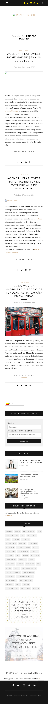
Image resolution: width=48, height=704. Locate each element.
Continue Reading (24, 152)
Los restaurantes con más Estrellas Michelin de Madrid (30, 461)
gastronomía (23, 551)
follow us (41, 679)
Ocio (38, 564)
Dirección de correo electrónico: (21, 431)
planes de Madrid (29, 568)
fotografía (10, 551)
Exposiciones (11, 543)
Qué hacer (24, 50)
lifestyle (9, 555)
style (18, 584)
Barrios (25, 282)
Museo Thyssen (11, 111)
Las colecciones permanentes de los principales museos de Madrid (28, 492)
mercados (22, 560)
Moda (31, 560)
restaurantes (11, 580)
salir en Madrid (26, 580)
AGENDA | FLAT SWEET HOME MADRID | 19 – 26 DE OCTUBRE (24, 57)
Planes (16, 568)
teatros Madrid (12, 588)
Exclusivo (26, 539)
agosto (17, 531)
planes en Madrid (13, 572)
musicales (10, 564)
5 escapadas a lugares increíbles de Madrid (28, 476)
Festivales (33, 543)
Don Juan (38, 219)
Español (11, 404)
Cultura (16, 539)
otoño (8, 568)
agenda (9, 531)
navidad (20, 564)
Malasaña (35, 555)
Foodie (35, 547)
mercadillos (11, 560)
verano (36, 588)
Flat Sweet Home (23, 547)
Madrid (25, 555)
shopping (9, 584)
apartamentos (29, 531)
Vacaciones (25, 588)
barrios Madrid (12, 535)
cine (22, 535)
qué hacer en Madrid (25, 576)
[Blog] (24, 609)
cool (8, 539)
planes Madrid (28, 572)
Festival (22, 543)
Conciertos (32, 535)
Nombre (10, 423)
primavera (10, 576)
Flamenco (10, 547)
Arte (39, 531)
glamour (34, 551)
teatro (26, 584)
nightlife (30, 564)
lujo (18, 555)
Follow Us (9, 515)
